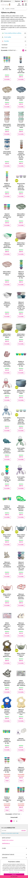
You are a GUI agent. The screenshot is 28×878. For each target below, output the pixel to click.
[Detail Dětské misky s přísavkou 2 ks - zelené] (21, 327)
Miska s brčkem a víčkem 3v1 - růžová (7, 596)
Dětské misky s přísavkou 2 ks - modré (21, 392)
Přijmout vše (14, 874)
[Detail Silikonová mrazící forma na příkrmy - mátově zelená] (7, 236)
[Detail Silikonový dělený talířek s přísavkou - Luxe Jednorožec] (21, 616)
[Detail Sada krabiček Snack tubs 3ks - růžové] (7, 117)
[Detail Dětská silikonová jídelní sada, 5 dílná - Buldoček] (21, 673)
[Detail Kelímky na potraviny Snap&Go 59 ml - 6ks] (7, 176)
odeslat (23, 830)
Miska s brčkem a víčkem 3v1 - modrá (21, 536)
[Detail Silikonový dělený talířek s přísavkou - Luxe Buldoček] (7, 555)
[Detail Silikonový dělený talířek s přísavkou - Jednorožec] (21, 587)
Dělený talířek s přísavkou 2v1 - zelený (21, 215)
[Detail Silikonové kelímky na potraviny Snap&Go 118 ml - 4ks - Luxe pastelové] (21, 295)
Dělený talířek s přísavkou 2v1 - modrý (21, 98)
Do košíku (7, 79)
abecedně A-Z (18, 821)
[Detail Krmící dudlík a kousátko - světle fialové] (21, 470)
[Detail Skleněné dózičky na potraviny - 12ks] (7, 59)
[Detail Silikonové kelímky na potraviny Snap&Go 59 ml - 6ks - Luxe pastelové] (21, 555)
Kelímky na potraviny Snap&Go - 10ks (7, 507)
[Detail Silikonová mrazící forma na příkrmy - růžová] (21, 760)
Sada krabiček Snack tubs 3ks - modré (7, 153)
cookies (23, 867)
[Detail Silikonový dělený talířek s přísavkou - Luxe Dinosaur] (7, 441)
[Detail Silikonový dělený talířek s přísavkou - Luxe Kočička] (7, 354)
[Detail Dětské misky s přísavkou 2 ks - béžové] (7, 327)
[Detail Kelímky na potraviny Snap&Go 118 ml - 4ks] (7, 470)
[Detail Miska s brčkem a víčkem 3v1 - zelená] (21, 646)
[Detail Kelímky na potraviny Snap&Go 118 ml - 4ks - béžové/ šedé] (21, 59)
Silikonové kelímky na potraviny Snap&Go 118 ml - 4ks (21, 274)
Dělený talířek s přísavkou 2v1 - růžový (7, 273)
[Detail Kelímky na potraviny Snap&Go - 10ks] (7, 499)
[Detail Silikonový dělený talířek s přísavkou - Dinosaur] (21, 499)
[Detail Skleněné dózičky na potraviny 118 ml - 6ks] (7, 760)
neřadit (12, 53)
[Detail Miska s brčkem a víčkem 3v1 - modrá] (21, 527)
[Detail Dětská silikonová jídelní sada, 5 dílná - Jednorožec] (7, 616)
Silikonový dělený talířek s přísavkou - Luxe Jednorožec (21, 626)
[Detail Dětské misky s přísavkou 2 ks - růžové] (21, 236)
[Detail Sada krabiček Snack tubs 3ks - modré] (7, 144)
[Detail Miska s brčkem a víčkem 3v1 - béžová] (7, 527)
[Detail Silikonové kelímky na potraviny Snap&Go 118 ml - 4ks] (21, 264)
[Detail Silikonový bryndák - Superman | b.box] (7, 702)
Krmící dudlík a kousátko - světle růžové (7, 392)
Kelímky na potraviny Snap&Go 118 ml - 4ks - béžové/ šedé (21, 69)
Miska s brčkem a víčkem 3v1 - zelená (21, 655)
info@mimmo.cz (6, 843)
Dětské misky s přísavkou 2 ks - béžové (7, 336)
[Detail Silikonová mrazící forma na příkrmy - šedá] (7, 295)
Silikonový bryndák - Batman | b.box (7, 655)
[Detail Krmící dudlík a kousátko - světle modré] (7, 410)
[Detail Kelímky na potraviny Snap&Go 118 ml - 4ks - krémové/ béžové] (21, 144)
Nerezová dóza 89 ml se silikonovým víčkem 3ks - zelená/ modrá (21, 420)
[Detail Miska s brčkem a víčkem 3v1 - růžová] (7, 587)
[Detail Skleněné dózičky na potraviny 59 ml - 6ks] (7, 207)
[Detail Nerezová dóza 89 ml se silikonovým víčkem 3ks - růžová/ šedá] (21, 176)
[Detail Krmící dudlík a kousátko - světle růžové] (7, 383)
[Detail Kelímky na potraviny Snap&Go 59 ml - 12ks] (7, 790)
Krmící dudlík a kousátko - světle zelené (21, 450)
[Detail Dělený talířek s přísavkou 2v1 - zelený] (21, 207)
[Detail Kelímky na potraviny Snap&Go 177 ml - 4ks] (21, 354)
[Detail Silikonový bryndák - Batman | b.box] (7, 646)
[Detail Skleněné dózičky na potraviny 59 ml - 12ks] (21, 790)
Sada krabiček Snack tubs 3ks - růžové (7, 126)
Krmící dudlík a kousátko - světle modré (7, 419)
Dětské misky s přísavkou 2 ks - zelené (21, 336)
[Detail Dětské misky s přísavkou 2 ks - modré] (21, 383)
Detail (7, 780)
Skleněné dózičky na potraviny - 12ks (7, 68)
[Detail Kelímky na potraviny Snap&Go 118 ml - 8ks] (7, 731)
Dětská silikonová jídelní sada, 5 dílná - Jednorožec (7, 626)
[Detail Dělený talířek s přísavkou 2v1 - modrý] (21, 90)
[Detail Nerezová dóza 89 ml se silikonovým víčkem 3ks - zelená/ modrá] (21, 410)
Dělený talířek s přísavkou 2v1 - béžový (7, 98)
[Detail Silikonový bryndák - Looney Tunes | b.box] (21, 702)
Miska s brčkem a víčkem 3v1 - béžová (7, 536)
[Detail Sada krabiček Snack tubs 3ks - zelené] (21, 117)
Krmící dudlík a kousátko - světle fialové (21, 479)
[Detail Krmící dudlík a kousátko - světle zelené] (21, 441)
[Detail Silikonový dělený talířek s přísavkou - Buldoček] (7, 673)
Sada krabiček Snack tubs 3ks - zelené (21, 126)
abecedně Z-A (18, 823)
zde (18, 872)
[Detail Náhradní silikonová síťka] (21, 731)
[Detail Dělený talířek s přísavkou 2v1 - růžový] (7, 264)
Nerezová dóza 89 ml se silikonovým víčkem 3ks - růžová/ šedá (21, 186)
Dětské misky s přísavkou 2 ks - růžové (21, 244)
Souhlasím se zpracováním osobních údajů (9, 833)
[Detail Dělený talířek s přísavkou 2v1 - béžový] (7, 90)
